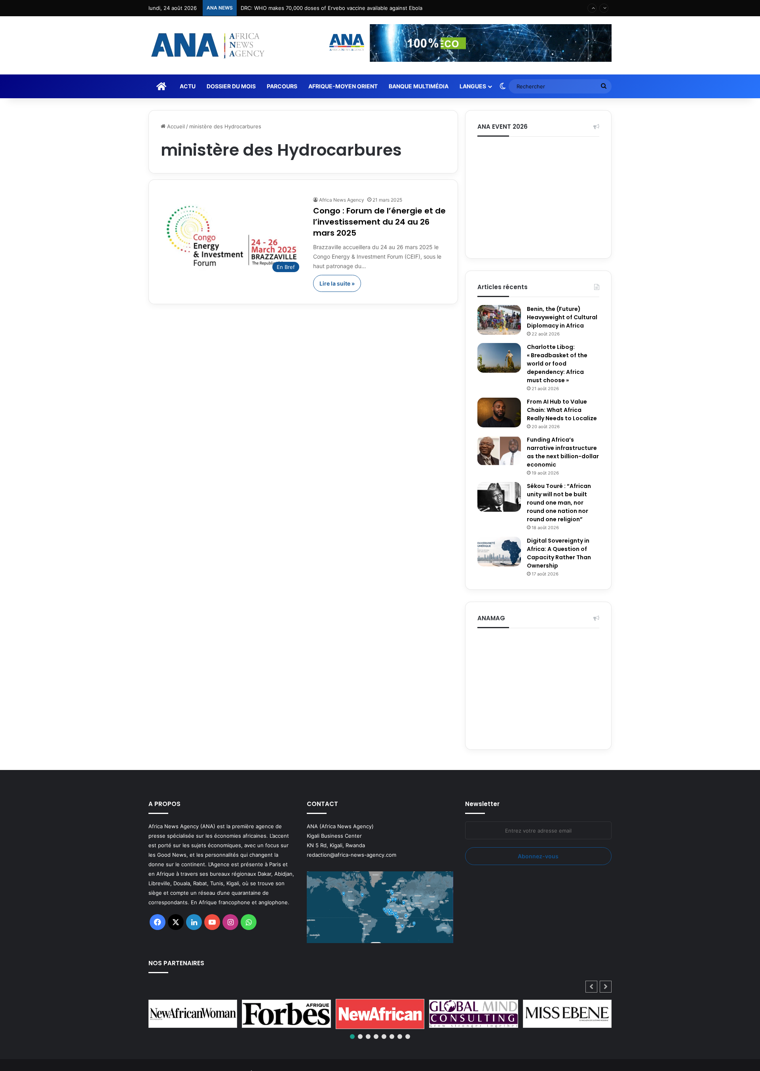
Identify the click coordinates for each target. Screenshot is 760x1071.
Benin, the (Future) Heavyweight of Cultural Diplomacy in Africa (562, 317)
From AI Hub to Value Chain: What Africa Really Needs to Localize (562, 410)
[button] (606, 987)
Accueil (175, 126)
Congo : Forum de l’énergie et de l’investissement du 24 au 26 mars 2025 (379, 221)
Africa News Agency (341, 200)
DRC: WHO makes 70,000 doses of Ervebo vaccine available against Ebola (331, 8)
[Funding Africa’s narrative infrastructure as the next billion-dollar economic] (499, 450)
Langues (473, 86)
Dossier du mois (231, 86)
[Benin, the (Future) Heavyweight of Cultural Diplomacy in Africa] (499, 320)
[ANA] (206, 45)
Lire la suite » (337, 283)
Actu (188, 86)
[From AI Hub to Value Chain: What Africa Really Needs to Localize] (499, 412)
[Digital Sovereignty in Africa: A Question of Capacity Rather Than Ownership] (499, 551)
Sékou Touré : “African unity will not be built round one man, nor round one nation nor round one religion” (559, 502)
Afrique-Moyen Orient (343, 86)
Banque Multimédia (418, 86)
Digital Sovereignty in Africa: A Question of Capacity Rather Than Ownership (559, 553)
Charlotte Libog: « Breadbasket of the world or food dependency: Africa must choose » (557, 363)
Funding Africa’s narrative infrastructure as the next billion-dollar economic (563, 452)
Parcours (282, 86)
